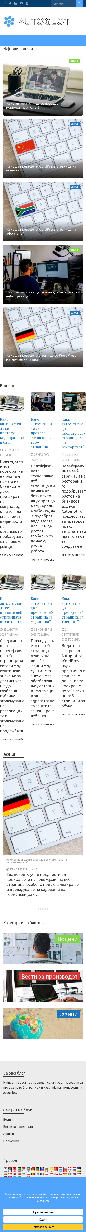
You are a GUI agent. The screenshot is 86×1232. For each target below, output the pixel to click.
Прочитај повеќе (11, 555)
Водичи (74, 60)
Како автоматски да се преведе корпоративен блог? (32, 105)
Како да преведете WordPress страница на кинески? (41, 168)
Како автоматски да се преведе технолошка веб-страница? (42, 294)
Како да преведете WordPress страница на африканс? (41, 231)
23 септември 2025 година (71, 634)
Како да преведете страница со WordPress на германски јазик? (41, 357)
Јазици (75, 123)
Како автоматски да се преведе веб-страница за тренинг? (74, 610)
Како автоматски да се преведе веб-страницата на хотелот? (12, 610)
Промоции (11, 1141)
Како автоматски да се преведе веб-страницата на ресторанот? (74, 433)
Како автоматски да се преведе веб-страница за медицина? (43, 610)
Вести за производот (19, 1126)
